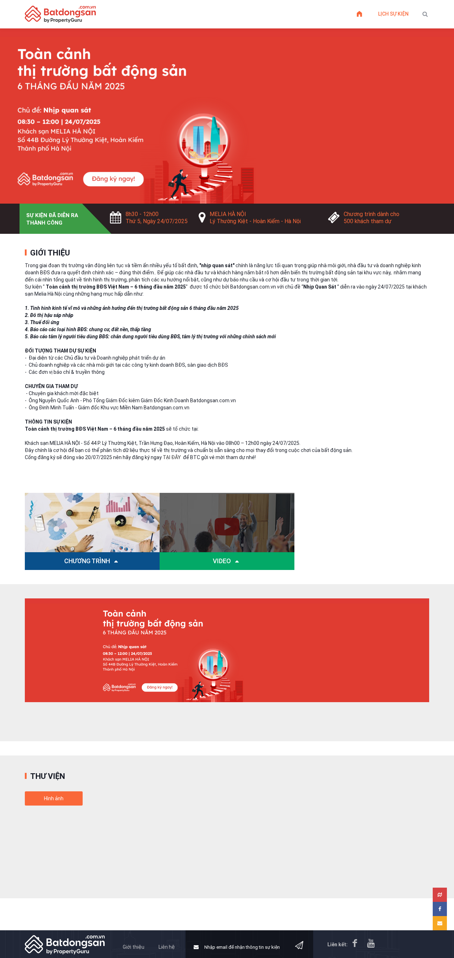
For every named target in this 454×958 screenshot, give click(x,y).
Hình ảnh (53, 798)
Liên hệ (167, 947)
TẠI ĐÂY (172, 457)
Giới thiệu (133, 947)
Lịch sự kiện (393, 14)
